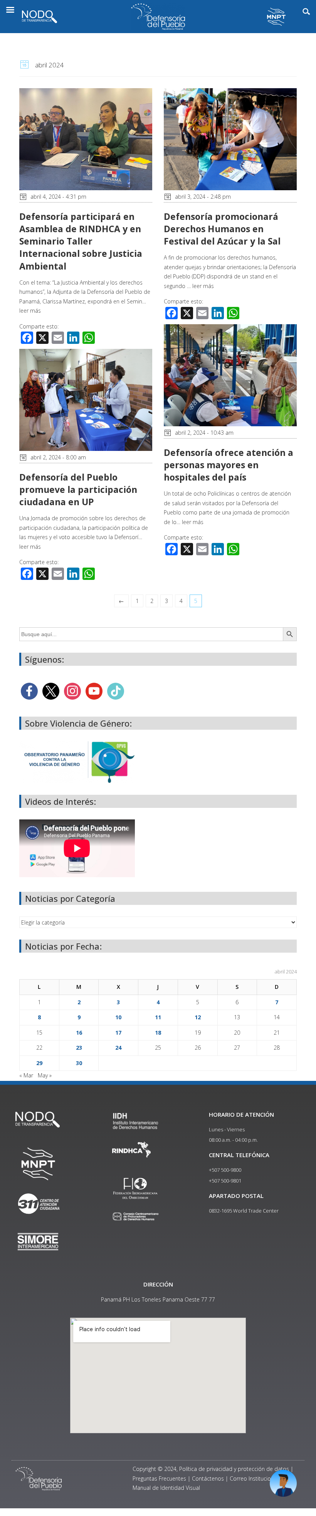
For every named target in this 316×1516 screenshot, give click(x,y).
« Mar (26, 1075)
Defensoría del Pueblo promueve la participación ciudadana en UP (78, 489)
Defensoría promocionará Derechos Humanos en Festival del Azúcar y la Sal (222, 228)
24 (118, 1047)
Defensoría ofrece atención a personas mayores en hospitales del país (228, 464)
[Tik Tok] (115, 690)
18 (158, 1032)
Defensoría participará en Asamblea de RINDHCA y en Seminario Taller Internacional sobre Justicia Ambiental (80, 241)
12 (198, 1017)
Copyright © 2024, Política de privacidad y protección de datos (211, 1468)
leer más (30, 310)
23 (79, 1047)
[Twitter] (50, 690)
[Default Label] (94, 690)
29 (39, 1063)
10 (118, 1017)
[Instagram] (72, 690)
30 (79, 1063)
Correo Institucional (254, 1478)
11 (158, 1017)
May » (45, 1075)
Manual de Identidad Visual (166, 1487)
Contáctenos (208, 1478)
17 (118, 1032)
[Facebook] (29, 690)
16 (79, 1032)
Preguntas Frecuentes (159, 1478)
